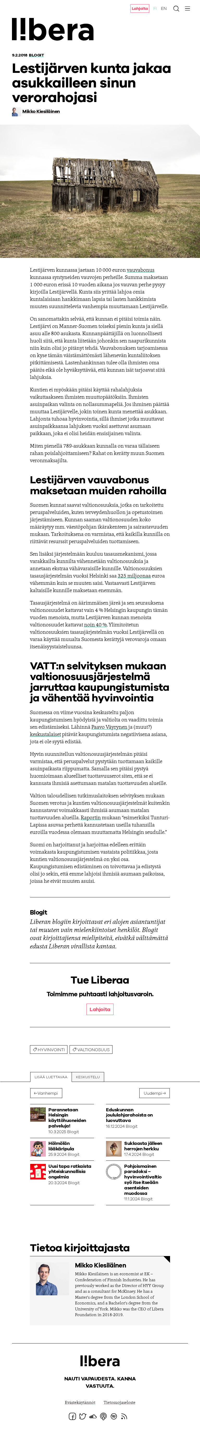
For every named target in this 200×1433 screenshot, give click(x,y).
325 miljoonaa (134, 576)
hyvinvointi (51, 1050)
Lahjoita (140, 9)
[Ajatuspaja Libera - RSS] (124, 1416)
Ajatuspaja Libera (54, 29)
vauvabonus (140, 270)
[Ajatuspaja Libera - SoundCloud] (93, 1416)
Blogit (36, 55)
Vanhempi (48, 1093)
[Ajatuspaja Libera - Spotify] (114, 1416)
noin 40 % (95, 625)
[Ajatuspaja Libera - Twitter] (83, 1416)
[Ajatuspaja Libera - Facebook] (72, 1416)
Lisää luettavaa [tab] (51, 1077)
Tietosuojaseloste (119, 1403)
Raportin (91, 818)
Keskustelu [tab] (88, 1077)
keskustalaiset (45, 734)
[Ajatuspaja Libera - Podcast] (103, 1416)
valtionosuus (93, 1050)
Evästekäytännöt (80, 1403)
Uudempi (153, 1093)
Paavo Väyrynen (109, 727)
